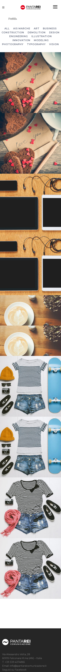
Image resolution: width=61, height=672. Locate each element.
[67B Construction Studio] (30, 386)
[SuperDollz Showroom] (30, 507)
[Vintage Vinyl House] (30, 204)
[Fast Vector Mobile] (30, 310)
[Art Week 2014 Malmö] (30, 82)
